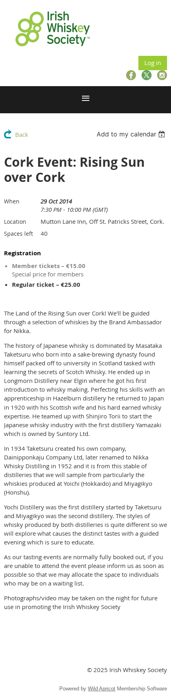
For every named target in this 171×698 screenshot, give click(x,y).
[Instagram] (162, 75)
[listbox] (132, 134)
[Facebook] (131, 75)
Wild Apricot (101, 689)
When (11, 201)
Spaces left (18, 233)
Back (21, 134)
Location (15, 221)
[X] (147, 75)
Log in (152, 63)
